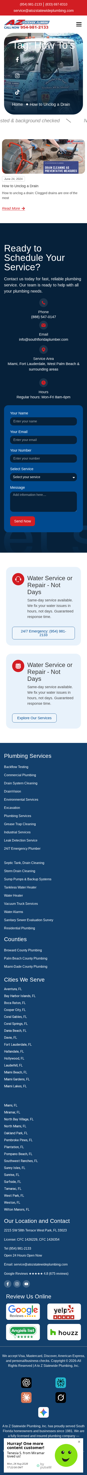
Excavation (12, 807)
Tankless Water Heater (20, 887)
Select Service (21, 469)
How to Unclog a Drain (20, 186)
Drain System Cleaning (20, 783)
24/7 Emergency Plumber (22, 848)
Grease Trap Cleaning (20, 824)
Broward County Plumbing (23, 950)
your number (20, 450)
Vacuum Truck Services (21, 903)
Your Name (19, 413)
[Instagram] (17, 1284)
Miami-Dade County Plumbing (25, 966)
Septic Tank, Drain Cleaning (24, 863)
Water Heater (13, 895)
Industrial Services (17, 832)
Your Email (19, 432)
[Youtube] (26, 1284)
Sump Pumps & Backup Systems (27, 879)
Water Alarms (13, 912)
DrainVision (12, 791)
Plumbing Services (17, 816)
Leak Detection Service (20, 840)
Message (17, 488)
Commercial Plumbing (20, 775)
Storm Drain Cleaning (19, 871)
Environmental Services (21, 799)
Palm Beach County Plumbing (25, 958)
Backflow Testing (16, 767)
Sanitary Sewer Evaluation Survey (28, 920)
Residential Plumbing (19, 928)
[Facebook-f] (7, 1284)
